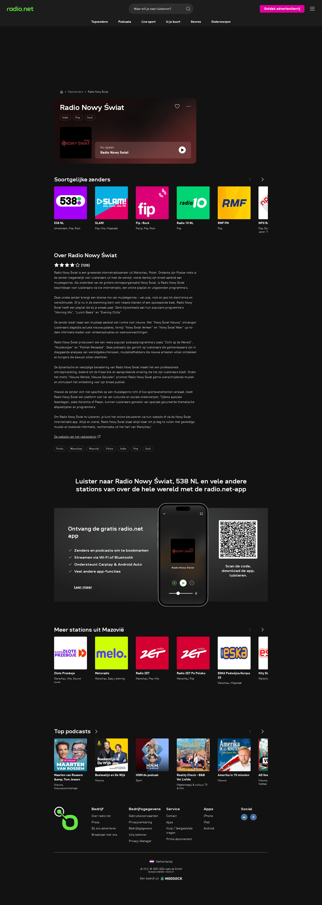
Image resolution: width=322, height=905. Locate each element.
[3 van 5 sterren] (67, 265)
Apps (169, 822)
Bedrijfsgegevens (140, 828)
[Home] (61, 92)
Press (95, 822)
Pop (77, 117)
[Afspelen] (182, 149)
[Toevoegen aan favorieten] (177, 106)
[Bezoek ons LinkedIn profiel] (244, 817)
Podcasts (124, 21)
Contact (171, 816)
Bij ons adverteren (104, 828)
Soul (90, 117)
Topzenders (99, 21)
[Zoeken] (188, 8)
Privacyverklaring (140, 822)
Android (209, 828)
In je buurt (173, 21)
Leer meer (83, 587)
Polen (109, 449)
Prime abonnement (179, 839)
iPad (207, 822)
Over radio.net (101, 816)
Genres (196, 21)
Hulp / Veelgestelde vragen (179, 830)
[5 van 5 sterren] (77, 265)
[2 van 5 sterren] (61, 265)
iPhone (208, 816)
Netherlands (164, 861)
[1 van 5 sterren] (56, 265)
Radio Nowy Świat (114, 153)
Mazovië (94, 449)
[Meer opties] (188, 106)
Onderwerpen (221, 21)
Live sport (149, 21)
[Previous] (250, 177)
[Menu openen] (312, 8)
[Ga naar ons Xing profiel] (253, 817)
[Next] (262, 177)
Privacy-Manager (140, 841)
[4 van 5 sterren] (72, 265)
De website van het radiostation (75, 436)
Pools (59, 449)
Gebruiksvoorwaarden (143, 816)
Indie (65, 117)
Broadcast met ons (104, 834)
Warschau (76, 449)
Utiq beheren (138, 834)
